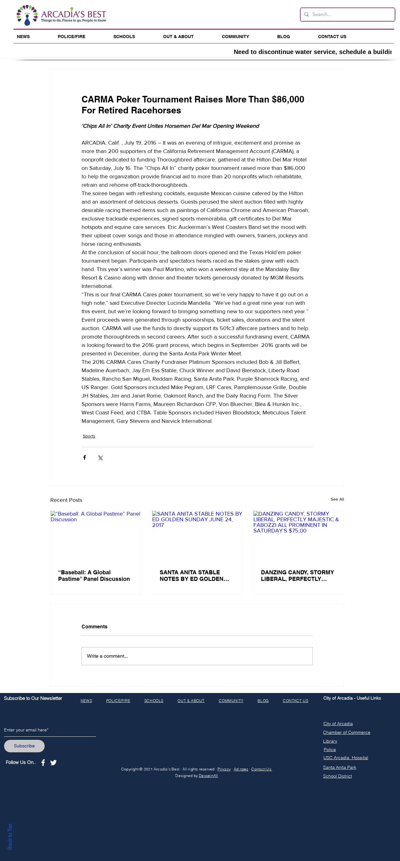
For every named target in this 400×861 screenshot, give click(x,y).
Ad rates (241, 769)
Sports (89, 435)
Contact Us (261, 769)
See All (337, 499)
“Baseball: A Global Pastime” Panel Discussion (94, 575)
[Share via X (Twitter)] (100, 457)
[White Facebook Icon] (43, 762)
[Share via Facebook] (85, 457)
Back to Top (10, 837)
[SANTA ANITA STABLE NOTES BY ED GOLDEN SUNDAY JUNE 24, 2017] (197, 536)
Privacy (224, 769)
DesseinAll (208, 775)
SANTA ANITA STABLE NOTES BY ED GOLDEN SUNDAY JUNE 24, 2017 (191, 575)
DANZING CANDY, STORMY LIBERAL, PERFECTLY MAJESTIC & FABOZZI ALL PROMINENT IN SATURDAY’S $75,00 (297, 575)
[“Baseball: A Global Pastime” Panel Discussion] (96, 536)
